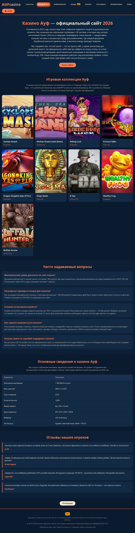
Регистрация (67, 503)
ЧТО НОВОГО (101, 4)
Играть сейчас (67, 65)
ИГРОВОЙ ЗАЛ (43, 4)
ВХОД (10, 11)
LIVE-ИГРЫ (30, 4)
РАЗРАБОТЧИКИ (116, 4)
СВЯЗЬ (129, 4)
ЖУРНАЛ (88, 4)
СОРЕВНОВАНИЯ (60, 4)
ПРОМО (75, 4)
